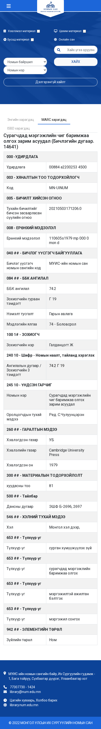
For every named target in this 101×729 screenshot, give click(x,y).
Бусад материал (19, 39)
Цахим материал (70, 31)
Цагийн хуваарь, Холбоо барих (33, 700)
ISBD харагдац (18, 128)
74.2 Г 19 (56, 365)
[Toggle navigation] (9, 6)
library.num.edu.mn (24, 705)
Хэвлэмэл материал (22, 31)
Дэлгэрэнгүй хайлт (50, 82)
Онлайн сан (66, 39)
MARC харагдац (54, 120)
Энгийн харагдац (20, 120)
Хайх (75, 62)
